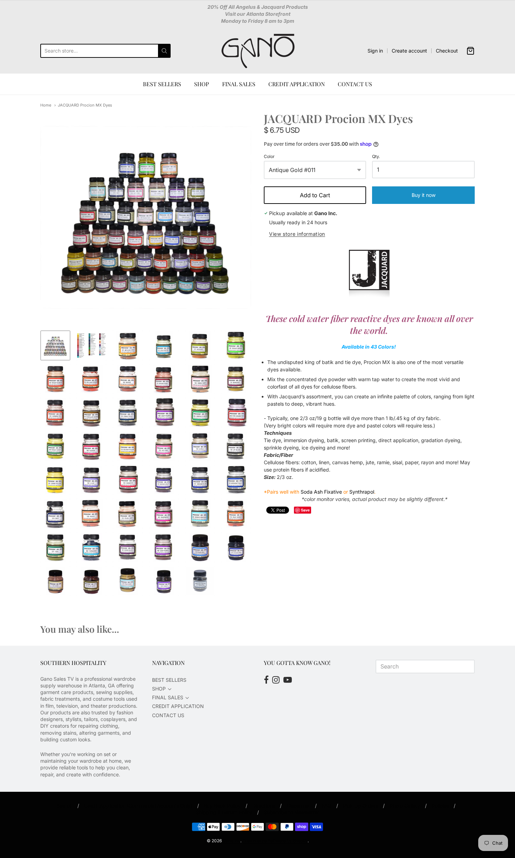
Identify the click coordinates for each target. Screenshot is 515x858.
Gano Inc (231, 840)
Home (45, 105)
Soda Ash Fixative (321, 492)
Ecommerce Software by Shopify (275, 840)
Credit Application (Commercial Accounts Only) (138, 806)
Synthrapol (361, 492)
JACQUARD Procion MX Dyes (85, 105)
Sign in (375, 51)
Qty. (376, 156)
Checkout (447, 51)
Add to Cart (315, 195)
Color (269, 156)
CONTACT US (355, 84)
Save (305, 510)
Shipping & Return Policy (224, 812)
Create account (409, 51)
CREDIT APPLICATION (296, 84)
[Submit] (164, 51)
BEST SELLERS (162, 84)
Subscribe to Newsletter (291, 812)
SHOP (201, 84)
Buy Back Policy (222, 806)
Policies (440, 806)
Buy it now (423, 195)
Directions (263, 806)
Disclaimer (298, 806)
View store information (297, 234)
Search (64, 806)
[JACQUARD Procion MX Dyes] (55, 345)
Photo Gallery (405, 806)
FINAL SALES (238, 84)
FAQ (326, 806)
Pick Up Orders (360, 806)
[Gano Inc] (257, 51)
